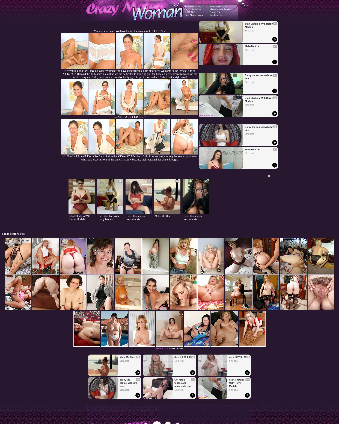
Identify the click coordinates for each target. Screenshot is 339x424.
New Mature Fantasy (194, 15)
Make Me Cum (252, 46)
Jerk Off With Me (183, 357)
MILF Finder (191, 12)
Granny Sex (215, 12)
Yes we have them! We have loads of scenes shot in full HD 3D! (130, 31)
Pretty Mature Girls (218, 6)
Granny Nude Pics (193, 6)
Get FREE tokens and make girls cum (182, 382)
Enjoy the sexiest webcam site (259, 77)
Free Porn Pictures (217, 15)
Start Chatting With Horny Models (259, 25)
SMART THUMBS (176, 348)
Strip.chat (249, 31)
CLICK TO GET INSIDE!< (130, 116)
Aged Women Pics (193, 9)
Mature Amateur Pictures (220, 9)
